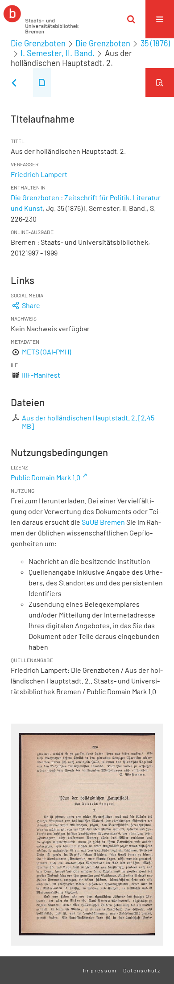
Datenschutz (142, 970)
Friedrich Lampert (39, 174)
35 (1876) (155, 43)
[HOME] (41, 19)
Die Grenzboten (38, 43)
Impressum (100, 970)
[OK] (131, 19)
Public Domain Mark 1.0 (45, 477)
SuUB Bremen (103, 522)
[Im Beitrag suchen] (159, 82)
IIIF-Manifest (41, 375)
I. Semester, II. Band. (58, 53)
